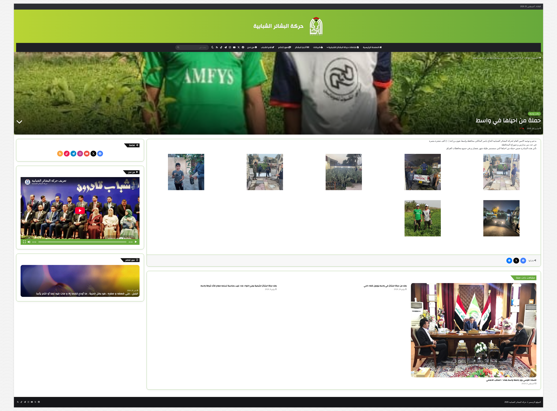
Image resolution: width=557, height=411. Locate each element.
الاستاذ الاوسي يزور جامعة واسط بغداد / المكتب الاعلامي (511, 380)
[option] (80, 281)
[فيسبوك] (523, 261)
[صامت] (29, 241)
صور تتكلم (283, 47)
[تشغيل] (135, 241)
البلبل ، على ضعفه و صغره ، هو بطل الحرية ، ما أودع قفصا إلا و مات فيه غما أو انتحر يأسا (87, 293)
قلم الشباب (266, 47)
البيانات (317, 47)
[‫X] (516, 261)
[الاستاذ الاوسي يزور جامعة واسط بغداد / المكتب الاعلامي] (473, 330)
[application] (80, 211)
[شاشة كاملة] (24, 241)
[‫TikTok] (67, 153)
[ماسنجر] (509, 261)
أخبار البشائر (301, 47)
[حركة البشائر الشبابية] (278, 26)
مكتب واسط (500, 58)
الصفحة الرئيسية (371, 47)
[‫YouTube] (87, 153)
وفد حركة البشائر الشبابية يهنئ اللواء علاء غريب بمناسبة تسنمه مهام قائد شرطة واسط (239, 286)
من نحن (251, 47)
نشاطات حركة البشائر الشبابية (342, 47)
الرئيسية (535, 58)
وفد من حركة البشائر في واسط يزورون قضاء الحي (385, 286)
